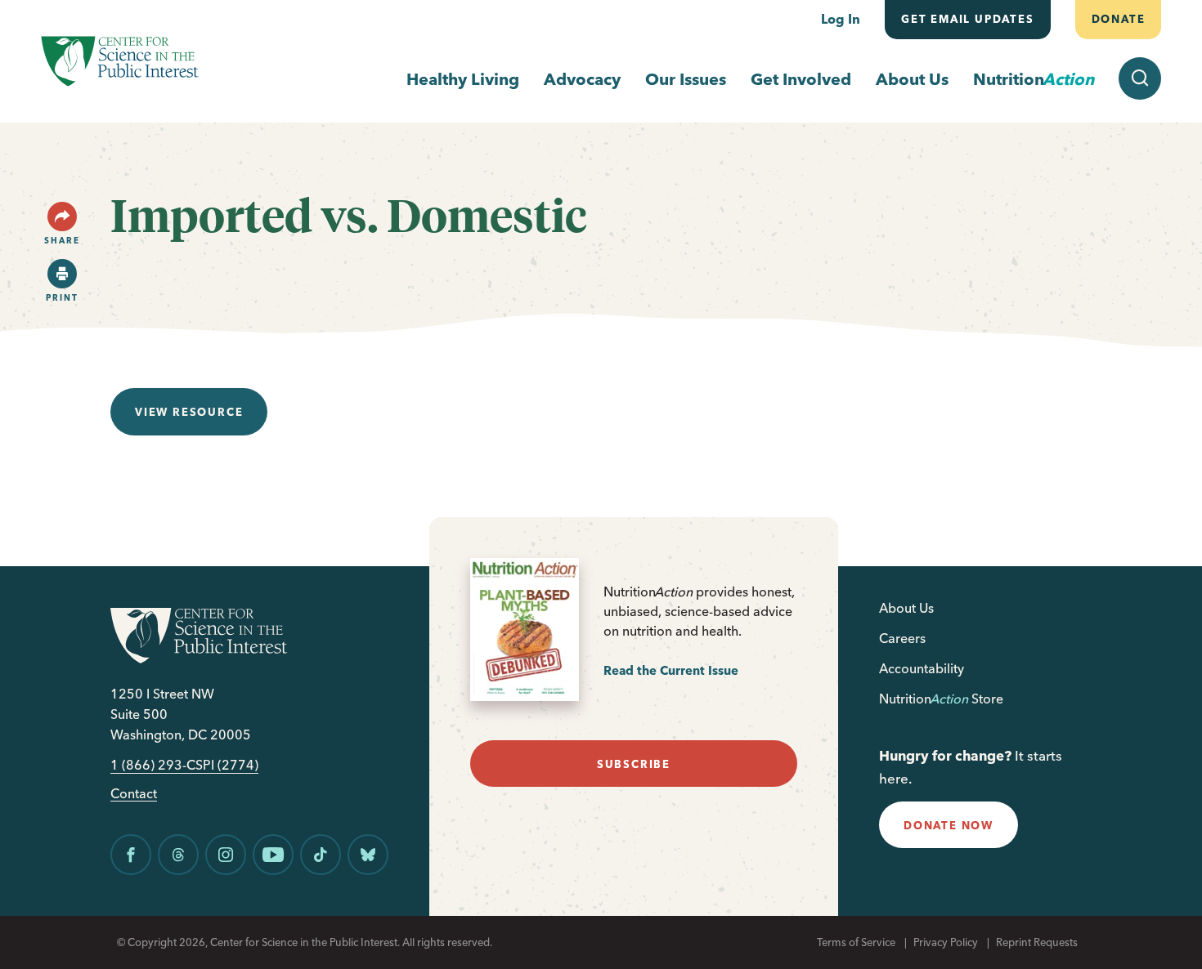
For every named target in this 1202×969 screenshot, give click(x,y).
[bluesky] (368, 854)
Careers (902, 638)
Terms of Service (856, 942)
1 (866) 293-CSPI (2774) (184, 765)
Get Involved (801, 78)
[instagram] (225, 854)
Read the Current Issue (670, 670)
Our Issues (685, 78)
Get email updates (967, 18)
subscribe (634, 763)
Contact (133, 794)
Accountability (921, 668)
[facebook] (130, 854)
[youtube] (273, 854)
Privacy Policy (945, 942)
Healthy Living (462, 78)
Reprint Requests (1037, 942)
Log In (840, 19)
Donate (1118, 18)
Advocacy (582, 78)
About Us (912, 78)
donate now (948, 825)
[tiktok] (320, 854)
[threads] (178, 854)
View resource (189, 411)
